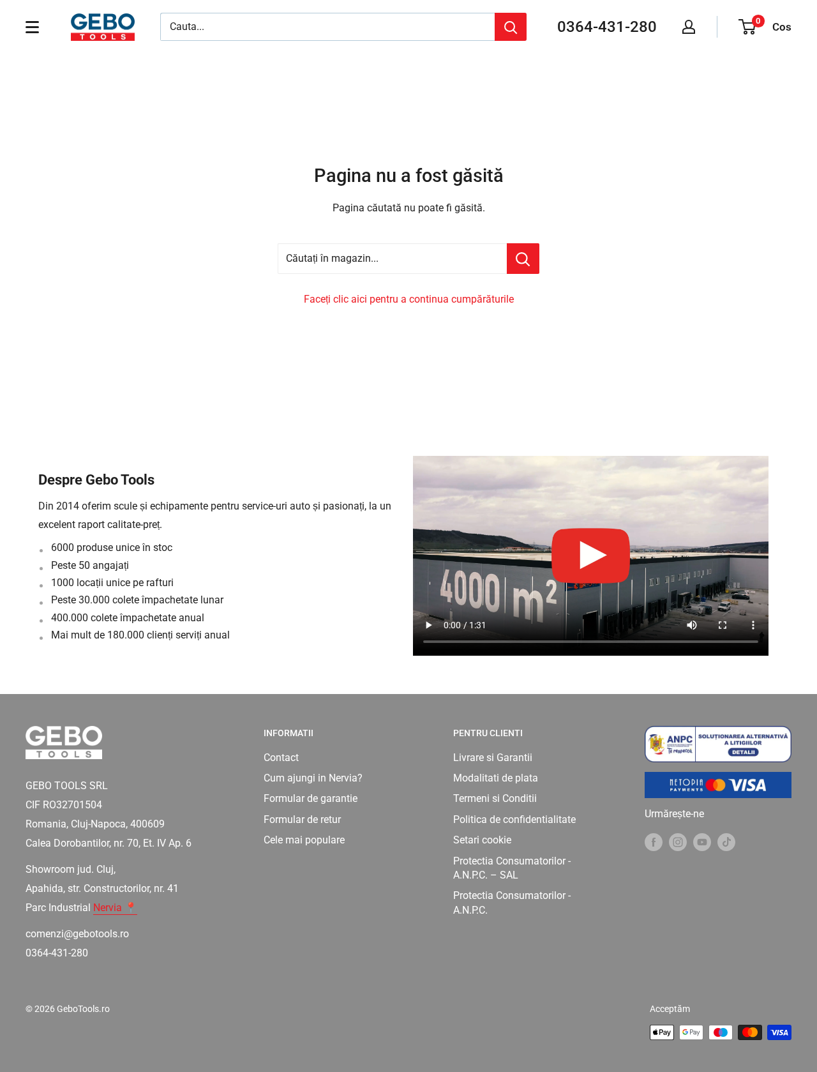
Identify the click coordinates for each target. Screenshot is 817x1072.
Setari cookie (482, 840)
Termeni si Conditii (495, 798)
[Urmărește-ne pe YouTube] (702, 841)
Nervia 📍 (115, 908)
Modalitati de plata (495, 778)
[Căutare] (511, 27)
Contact (281, 757)
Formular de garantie (310, 798)
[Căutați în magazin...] (523, 258)
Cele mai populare (304, 840)
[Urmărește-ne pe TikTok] (726, 841)
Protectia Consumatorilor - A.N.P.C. (512, 902)
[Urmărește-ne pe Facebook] (654, 841)
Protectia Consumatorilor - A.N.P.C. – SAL (512, 868)
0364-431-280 (607, 27)
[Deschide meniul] (32, 27)
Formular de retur (302, 819)
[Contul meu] (688, 27)
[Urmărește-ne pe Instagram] (678, 841)
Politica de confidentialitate (514, 819)
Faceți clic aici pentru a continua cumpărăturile (409, 299)
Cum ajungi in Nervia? (313, 778)
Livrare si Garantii (492, 757)
